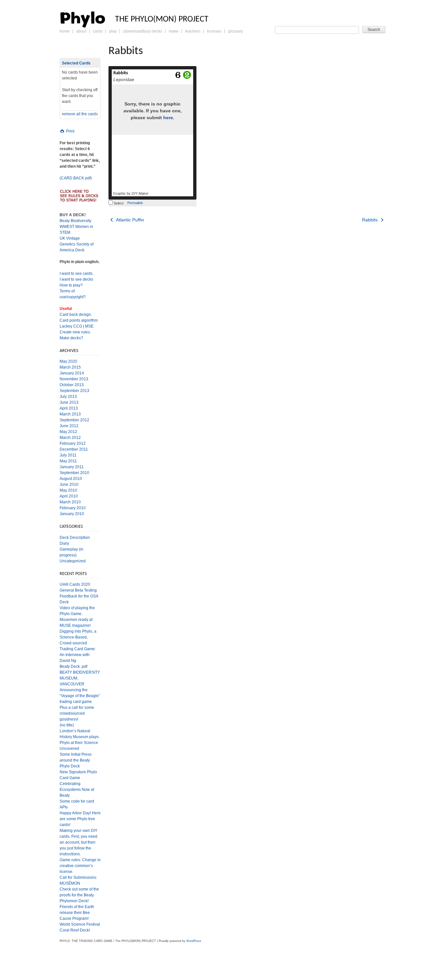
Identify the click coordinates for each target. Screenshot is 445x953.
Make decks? (71, 338)
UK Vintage (70, 238)
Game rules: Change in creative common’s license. (80, 866)
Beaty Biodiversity (75, 220)
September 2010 (74, 472)
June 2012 (69, 426)
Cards (98, 31)
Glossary (235, 31)
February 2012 (73, 443)
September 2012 (74, 420)
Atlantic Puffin (129, 219)
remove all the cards (80, 114)
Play (113, 31)
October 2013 (72, 385)
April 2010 (69, 496)
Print (69, 131)
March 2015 (70, 367)
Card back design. (76, 314)
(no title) (67, 725)
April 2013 (69, 408)
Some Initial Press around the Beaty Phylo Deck (76, 760)
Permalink (135, 203)
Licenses (214, 31)
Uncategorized (73, 561)
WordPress (193, 941)
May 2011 (68, 461)
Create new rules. (75, 332)
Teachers (192, 31)
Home (65, 31)
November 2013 (74, 379)
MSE (89, 326)
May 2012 (68, 431)
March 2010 (70, 502)
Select (118, 203)
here (168, 117)
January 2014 (72, 373)
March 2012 (70, 437)
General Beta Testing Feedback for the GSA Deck (79, 596)
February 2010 (73, 508)
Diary (64, 543)
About (81, 31)
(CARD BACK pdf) (76, 178)
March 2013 (70, 414)
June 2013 (69, 402)
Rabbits (120, 73)
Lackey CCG (71, 326)
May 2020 (68, 361)
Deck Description (75, 537)
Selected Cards (76, 63)
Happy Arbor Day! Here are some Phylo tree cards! (80, 819)
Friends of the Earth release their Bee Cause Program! (77, 912)
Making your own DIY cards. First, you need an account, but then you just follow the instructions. (78, 842)
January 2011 (72, 467)
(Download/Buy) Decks (142, 31)
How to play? (71, 285)
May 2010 (68, 490)
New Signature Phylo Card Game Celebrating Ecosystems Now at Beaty (78, 784)
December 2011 (74, 449)
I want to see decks (76, 279)
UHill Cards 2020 (75, 584)
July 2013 (68, 396)
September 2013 (74, 390)
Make (174, 31)
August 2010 (71, 478)
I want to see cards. (76, 273)
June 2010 (69, 484)
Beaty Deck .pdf (73, 666)
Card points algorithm (79, 320)
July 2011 (68, 455)
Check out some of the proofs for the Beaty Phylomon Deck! (79, 895)
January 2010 (72, 514)
